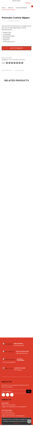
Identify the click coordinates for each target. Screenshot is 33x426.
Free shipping (18, 343)
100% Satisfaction (22, 351)
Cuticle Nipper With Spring (11, 283)
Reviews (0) (19, 70)
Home (3, 7)
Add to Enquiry (16, 48)
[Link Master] (16, 0)
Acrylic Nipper (9, 199)
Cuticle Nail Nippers (21, 7)
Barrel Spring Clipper (9, 326)
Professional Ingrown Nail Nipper (13, 114)
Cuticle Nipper (9, 156)
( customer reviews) (14, 21)
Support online (19, 368)
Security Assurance (20, 359)
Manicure (10, 7)
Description (6, 70)
